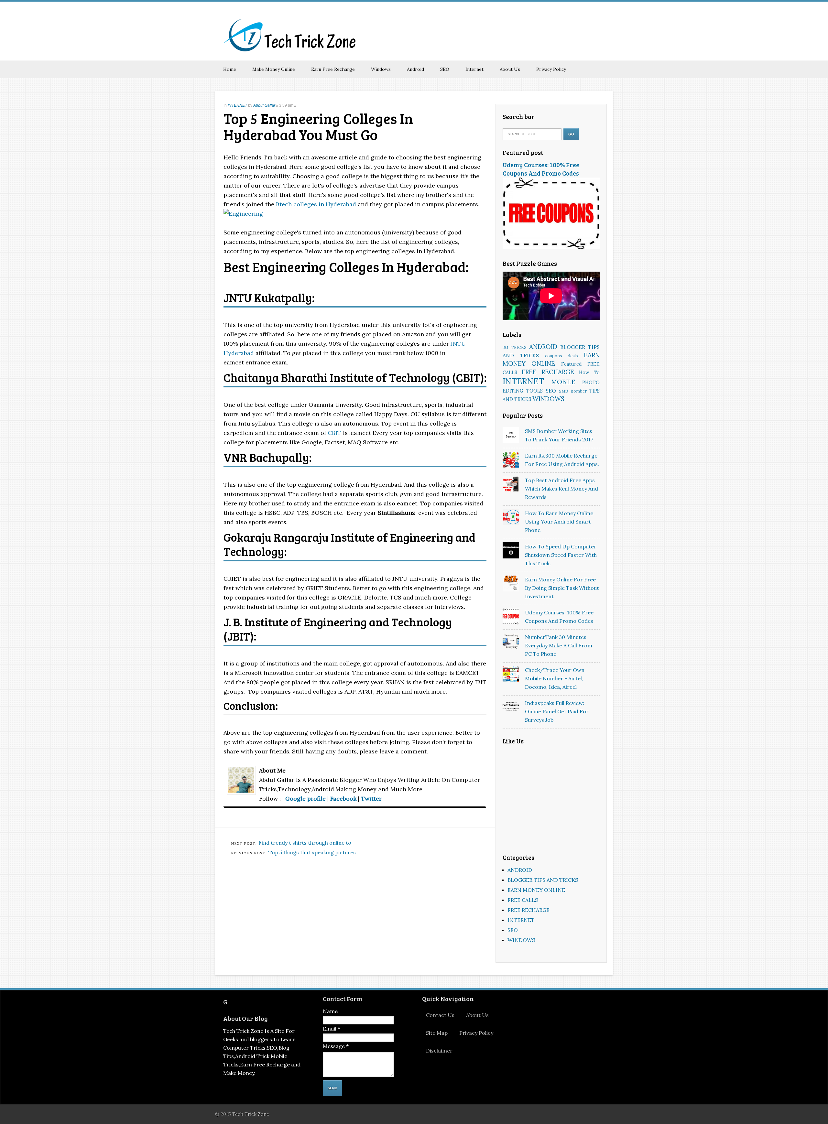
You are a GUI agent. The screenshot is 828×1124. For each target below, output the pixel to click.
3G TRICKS (515, 347)
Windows (381, 69)
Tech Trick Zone (250, 1114)
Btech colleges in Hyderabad (316, 204)
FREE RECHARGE (548, 372)
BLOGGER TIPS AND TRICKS (542, 880)
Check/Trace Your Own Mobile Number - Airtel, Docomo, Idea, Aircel (554, 678)
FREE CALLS (522, 900)
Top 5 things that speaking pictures (312, 852)
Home (229, 69)
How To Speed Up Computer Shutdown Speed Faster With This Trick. (561, 555)
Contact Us (440, 1015)
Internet (474, 69)
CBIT (334, 433)
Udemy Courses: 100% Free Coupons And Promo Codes (541, 169)
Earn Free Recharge (333, 69)
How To (589, 372)
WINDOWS (548, 399)
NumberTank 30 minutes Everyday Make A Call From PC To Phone (558, 645)
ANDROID (543, 347)
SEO (444, 69)
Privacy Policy (551, 69)
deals (573, 356)
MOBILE (563, 382)
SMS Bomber (573, 391)
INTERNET (237, 105)
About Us (510, 69)
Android (415, 69)
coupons (553, 356)
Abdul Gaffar (264, 105)
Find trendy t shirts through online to (304, 842)
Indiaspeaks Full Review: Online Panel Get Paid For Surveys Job (557, 711)
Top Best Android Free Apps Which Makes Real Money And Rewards (561, 488)
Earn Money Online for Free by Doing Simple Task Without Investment (562, 588)
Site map (437, 1033)
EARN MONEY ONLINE (536, 890)
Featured (571, 364)
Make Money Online (273, 69)
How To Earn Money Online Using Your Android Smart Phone (559, 521)
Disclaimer (439, 1050)
